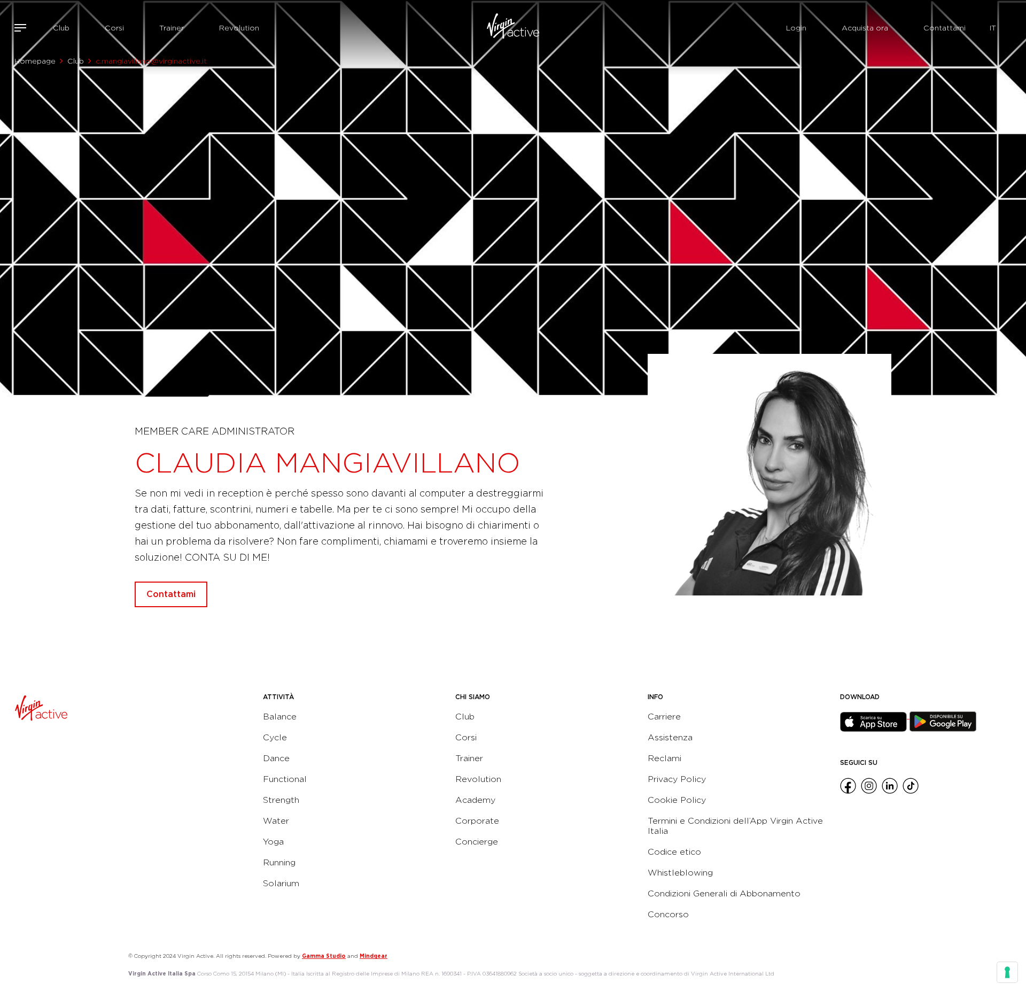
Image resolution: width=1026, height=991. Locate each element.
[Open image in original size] (513, 28)
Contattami (944, 28)
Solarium (281, 883)
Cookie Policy (677, 800)
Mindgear (373, 956)
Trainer (171, 28)
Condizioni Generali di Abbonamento (724, 893)
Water (276, 821)
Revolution (239, 28)
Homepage (35, 61)
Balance (280, 716)
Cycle (275, 737)
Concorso (668, 914)
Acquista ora (865, 28)
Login (796, 28)
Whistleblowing (680, 873)
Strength (281, 800)
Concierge (476, 842)
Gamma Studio (324, 956)
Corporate (477, 821)
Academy (475, 800)
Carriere (664, 716)
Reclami (664, 758)
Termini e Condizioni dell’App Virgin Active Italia (735, 826)
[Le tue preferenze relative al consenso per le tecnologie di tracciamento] (1007, 972)
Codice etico (674, 852)
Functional (285, 779)
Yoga (273, 842)
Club (61, 28)
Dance (276, 758)
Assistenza (670, 737)
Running (279, 862)
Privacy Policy (677, 779)
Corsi (114, 28)
